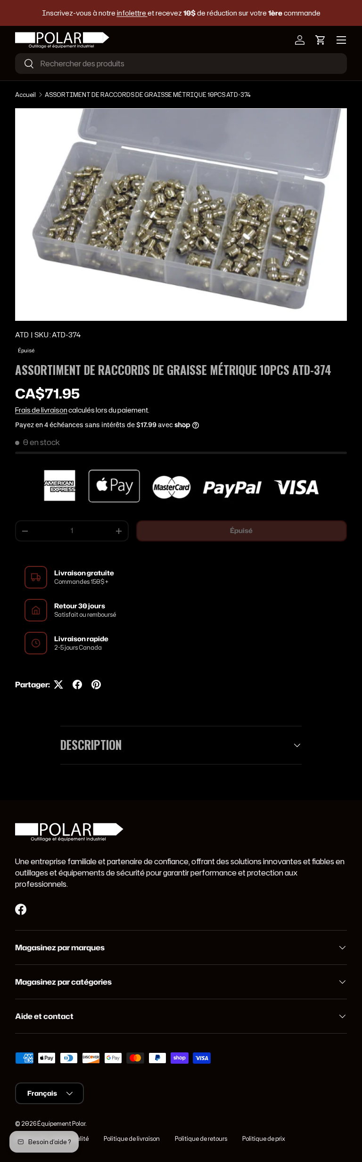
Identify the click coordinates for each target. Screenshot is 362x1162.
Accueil (25, 95)
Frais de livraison (41, 410)
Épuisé (241, 530)
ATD (22, 335)
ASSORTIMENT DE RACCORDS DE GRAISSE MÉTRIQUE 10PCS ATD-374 (148, 95)
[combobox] (181, 63)
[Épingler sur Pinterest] (96, 684)
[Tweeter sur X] (58, 684)
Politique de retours (201, 1139)
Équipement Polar (61, 1124)
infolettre (132, 13)
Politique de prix (263, 1139)
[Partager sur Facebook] (77, 684)
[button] (320, 40)
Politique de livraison (132, 1139)
